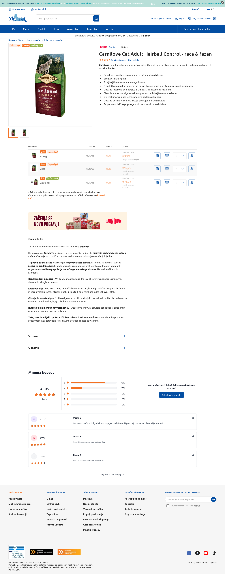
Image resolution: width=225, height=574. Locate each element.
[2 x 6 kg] (34, 182)
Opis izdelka (133, 60)
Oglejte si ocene (118, 60)
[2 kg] (34, 168)
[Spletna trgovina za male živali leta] (41, 552)
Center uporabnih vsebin (197, 28)
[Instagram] (197, 553)
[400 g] (34, 155)
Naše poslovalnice (57, 509)
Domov (11, 40)
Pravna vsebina (55, 524)
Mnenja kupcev (91, 529)
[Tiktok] (214, 553)
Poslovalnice (18, 9)
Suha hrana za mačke (53, 40)
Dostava (88, 498)
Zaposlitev (52, 514)
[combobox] (66, 18)
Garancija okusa (92, 524)
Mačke (21, 40)
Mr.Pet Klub (40, 9)
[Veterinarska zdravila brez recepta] (16, 552)
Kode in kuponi (132, 509)
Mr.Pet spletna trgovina (206, 562)
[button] (180, 155)
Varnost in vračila (93, 509)
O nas (50, 498)
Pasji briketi (15, 498)
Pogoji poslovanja (93, 514)
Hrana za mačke (34, 40)
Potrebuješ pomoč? (135, 498)
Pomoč (195, 9)
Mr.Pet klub (53, 503)
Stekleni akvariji (17, 514)
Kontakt (129, 503)
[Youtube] (206, 553)
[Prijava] (213, 499)
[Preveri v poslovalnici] (157, 155)
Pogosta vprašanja (134, 514)
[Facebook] (189, 553)
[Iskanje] (96, 18)
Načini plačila (90, 503)
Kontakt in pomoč (57, 519)
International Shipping (96, 519)
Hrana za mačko (17, 509)
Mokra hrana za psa (19, 503)
